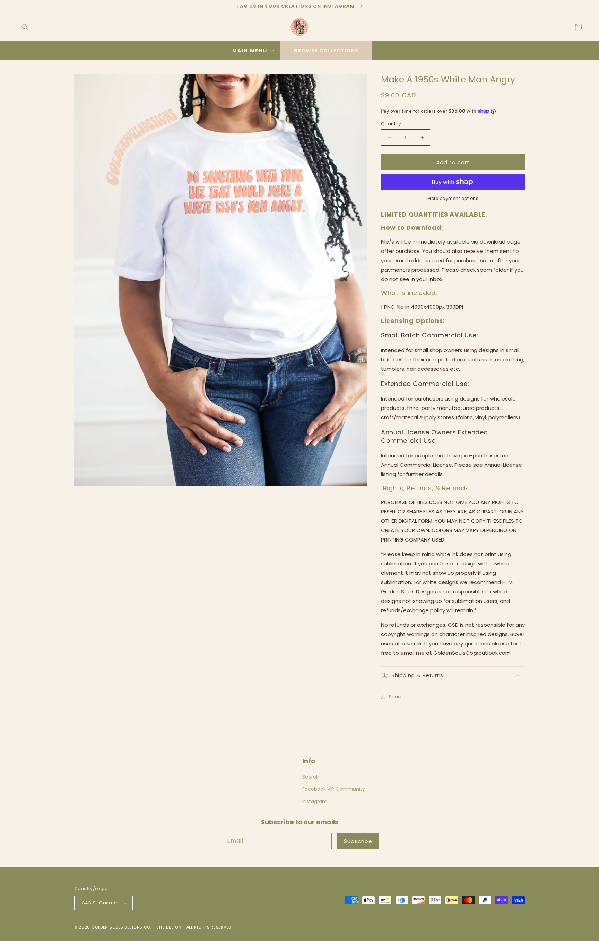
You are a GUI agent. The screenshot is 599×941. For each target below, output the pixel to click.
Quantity (391, 124)
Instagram (314, 801)
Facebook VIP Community (333, 788)
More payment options (452, 198)
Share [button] (396, 696)
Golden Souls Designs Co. (121, 927)
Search (310, 776)
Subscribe (358, 841)
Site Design (169, 927)
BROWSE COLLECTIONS (326, 50)
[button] (25, 27)
